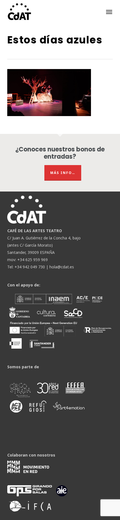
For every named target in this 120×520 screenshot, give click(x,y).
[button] (109, 11)
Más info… (62, 172)
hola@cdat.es (61, 266)
